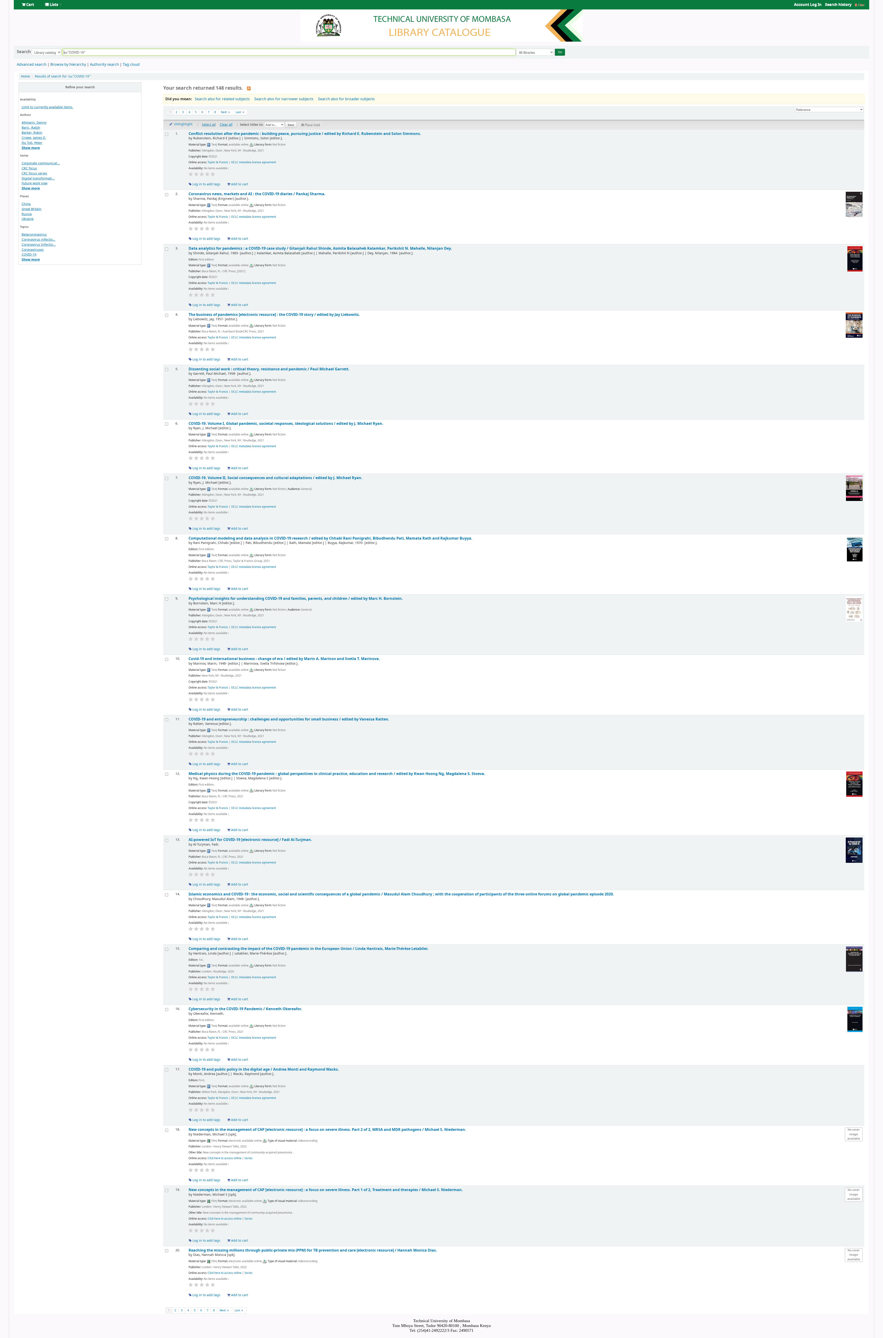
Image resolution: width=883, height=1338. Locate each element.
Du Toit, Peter (32, 142)
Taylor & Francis (218, 162)
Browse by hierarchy (68, 64)
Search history (838, 4)
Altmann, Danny (34, 122)
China (26, 204)
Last (239, 112)
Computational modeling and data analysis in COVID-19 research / (330, 538)
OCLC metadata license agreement (253, 162)
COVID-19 (29, 254)
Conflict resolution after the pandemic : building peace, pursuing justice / (305, 133)
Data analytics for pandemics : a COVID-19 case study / (320, 248)
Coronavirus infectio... (38, 239)
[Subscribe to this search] (249, 88)
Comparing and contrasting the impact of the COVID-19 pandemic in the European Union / (309, 948)
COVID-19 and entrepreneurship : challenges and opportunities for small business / (289, 719)
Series (248, 1158)
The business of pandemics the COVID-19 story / (274, 314)
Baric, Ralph (31, 127)
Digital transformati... (38, 178)
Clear (861, 5)
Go (560, 52)
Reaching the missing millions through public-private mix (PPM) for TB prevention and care (313, 1250)
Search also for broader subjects (346, 99)
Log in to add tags (206, 184)
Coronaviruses (33, 249)
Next (224, 112)
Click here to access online (224, 1158)
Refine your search (80, 87)
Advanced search (31, 64)
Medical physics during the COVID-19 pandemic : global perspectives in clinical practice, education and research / (337, 773)
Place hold (312, 125)
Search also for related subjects (222, 99)
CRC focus (29, 168)
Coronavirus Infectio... (39, 244)
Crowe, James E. (34, 137)
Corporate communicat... (41, 163)
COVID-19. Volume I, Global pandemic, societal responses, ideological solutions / (286, 423)
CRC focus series (34, 173)
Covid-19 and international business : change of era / (284, 658)
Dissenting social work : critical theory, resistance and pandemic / (269, 369)
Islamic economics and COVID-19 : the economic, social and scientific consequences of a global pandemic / (401, 894)
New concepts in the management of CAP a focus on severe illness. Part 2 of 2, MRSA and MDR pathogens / (327, 1129)
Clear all (226, 124)
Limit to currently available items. (47, 107)
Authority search (104, 64)
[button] (27, 4)
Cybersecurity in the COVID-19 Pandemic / (245, 1009)
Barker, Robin (32, 132)
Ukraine (28, 219)
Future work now (34, 183)
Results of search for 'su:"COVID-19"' (63, 76)
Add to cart (239, 184)
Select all (209, 124)
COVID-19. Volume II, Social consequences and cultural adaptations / (275, 477)
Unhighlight (182, 124)
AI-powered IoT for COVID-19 (250, 839)
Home (25, 76)
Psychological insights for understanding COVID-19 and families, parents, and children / (296, 598)
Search (24, 51)
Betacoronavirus (34, 234)
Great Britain (31, 209)
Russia (27, 214)
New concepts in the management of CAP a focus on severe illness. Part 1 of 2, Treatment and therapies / (326, 1189)
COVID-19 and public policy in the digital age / (264, 1069)
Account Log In (808, 4)
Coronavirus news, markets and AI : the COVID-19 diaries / (257, 194)
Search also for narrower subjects (283, 99)
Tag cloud (131, 64)
